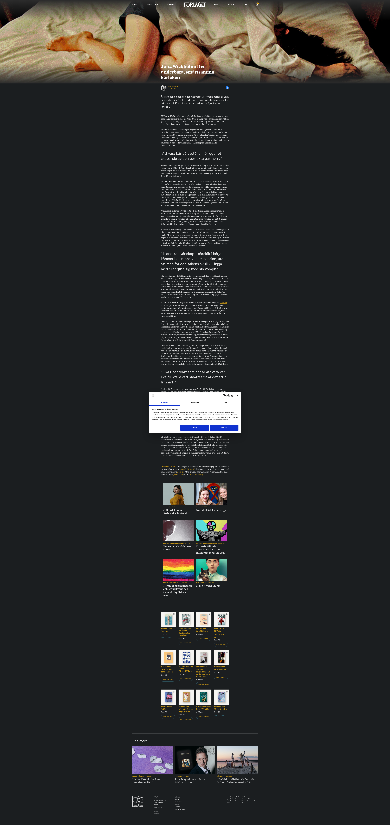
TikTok (155, 815)
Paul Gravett (166, 667)
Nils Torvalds (184, 667)
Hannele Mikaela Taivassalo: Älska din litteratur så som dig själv (211, 549)
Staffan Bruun (219, 667)
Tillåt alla (224, 428)
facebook (156, 811)
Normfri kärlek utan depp (211, 510)
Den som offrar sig (220, 635)
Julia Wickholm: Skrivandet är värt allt (175, 511)
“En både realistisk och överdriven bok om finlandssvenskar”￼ (237, 780)
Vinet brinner (220, 669)
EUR (245, 4)
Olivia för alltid (187, 469)
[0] (257, 4)
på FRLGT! (178, 474)
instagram (156, 813)
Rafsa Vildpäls (202, 709)
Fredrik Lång (201, 628)
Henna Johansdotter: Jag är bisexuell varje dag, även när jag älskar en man (177, 590)
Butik (135, 4)
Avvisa (194, 428)
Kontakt (171, 4)
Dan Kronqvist (201, 667)
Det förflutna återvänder (184, 634)
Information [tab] (195, 402)
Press (217, 4)
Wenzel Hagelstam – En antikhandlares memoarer (203, 673)
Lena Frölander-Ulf (203, 706)
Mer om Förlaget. (158, 807)
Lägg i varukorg (185, 643)
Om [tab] (225, 402)
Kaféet (164, 709)
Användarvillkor (180, 809)
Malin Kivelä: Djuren (208, 585)
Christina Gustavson (218, 631)
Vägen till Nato (185, 671)
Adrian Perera (184, 706)
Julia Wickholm (173, 87)
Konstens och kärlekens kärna (177, 548)
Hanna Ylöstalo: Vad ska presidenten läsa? (146, 780)
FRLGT (177, 799)
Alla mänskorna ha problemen (186, 710)
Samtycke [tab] (164, 402)
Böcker (177, 797)
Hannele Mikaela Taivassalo (185, 629)
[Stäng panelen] (237, 396)
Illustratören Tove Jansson (167, 670)
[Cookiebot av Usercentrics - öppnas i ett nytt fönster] (224, 395)
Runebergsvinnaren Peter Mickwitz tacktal (190, 780)
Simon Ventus (219, 628)
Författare (152, 4)
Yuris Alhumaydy (195, 474)
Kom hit (223, 302)
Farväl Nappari (202, 631)
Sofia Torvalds (166, 706)
